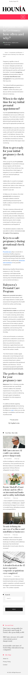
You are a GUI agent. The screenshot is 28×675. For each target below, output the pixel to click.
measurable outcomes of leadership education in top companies (13, 648)
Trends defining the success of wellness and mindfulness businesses (14, 529)
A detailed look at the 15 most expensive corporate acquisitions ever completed (14, 569)
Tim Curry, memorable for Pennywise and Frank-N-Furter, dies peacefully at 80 (13, 630)
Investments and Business (10, 23)
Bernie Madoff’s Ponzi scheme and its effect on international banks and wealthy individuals (14, 491)
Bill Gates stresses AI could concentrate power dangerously (12, 453)
